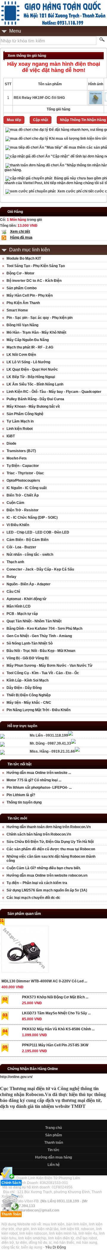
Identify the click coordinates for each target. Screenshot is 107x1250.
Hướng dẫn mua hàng (53, 1157)
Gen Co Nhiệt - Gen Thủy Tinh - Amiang (39, 636)
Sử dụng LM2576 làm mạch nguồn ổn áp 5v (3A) (47, 890)
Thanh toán (53, 1142)
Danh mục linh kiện (29, 249)
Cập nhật (40, 120)
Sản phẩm (53, 1135)
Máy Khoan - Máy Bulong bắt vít (33, 406)
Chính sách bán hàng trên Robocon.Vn (39, 834)
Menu (15, 30)
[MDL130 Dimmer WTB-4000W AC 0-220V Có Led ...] (24, 950)
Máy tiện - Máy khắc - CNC (29, 702)
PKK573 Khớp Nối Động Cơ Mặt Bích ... (55, 997)
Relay (11, 577)
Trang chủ (53, 1128)
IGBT (11, 436)
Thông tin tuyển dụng (24, 802)
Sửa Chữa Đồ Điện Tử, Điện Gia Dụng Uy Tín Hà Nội (50, 842)
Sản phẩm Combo (22, 288)
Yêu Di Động (55, 1247)
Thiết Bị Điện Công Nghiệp (29, 695)
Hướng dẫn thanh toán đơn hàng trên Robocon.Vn (49, 827)
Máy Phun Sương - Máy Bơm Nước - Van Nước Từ (49, 665)
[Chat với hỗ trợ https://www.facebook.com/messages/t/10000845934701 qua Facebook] (70, 734)
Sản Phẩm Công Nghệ (25, 414)
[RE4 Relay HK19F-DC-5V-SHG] (95, 104)
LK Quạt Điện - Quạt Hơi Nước (32, 369)
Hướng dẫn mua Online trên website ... (39, 773)
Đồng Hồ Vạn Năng (22, 325)
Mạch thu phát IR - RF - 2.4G (30, 347)
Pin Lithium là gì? (21, 795)
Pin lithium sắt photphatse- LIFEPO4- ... (39, 787)
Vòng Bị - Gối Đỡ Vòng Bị (27, 658)
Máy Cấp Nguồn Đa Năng (28, 340)
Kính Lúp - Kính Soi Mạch (27, 680)
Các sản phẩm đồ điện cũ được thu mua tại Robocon (51, 849)
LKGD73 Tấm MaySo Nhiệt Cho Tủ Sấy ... (56, 1013)
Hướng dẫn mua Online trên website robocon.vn (47, 875)
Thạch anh (15, 562)
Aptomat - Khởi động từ (26, 599)
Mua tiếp (14, 120)
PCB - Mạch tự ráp (22, 614)
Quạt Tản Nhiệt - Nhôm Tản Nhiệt (34, 621)
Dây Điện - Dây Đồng (24, 688)
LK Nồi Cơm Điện (21, 355)
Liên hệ (54, 1165)
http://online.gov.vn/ (16, 1077)
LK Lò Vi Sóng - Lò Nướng (28, 362)
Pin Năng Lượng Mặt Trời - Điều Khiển (38, 710)
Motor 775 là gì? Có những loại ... (34, 780)
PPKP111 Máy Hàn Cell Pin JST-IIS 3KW (55, 1045)
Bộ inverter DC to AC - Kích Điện (34, 281)
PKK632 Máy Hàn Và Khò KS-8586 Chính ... (58, 1029)
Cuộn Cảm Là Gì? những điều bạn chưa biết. (44, 868)
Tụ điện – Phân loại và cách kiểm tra (37, 883)
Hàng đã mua (21, 237)
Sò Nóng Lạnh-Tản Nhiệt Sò (30, 643)
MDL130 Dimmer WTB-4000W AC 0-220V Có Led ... (44, 981)
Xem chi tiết (20, 231)
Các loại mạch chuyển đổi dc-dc (33, 898)
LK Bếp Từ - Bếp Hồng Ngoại (31, 377)
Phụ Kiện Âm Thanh (23, 303)
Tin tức (53, 1150)
